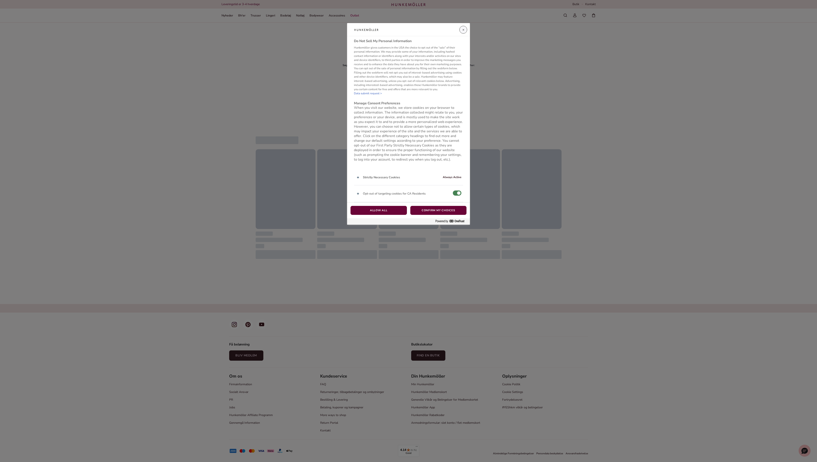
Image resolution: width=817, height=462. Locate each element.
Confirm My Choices (438, 210)
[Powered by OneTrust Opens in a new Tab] (451, 221)
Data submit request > (368, 93)
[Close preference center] (463, 29)
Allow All (378, 210)
